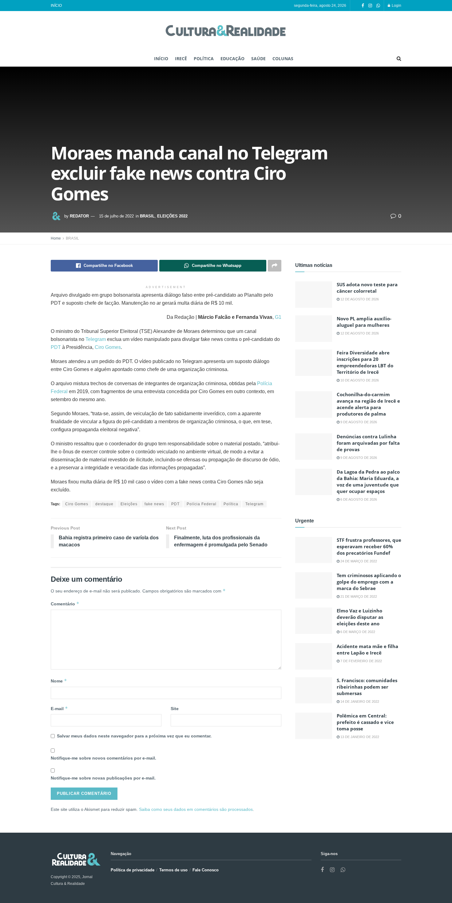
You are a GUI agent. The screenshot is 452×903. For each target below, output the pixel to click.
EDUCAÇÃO (232, 58)
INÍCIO (56, 5)
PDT (56, 347)
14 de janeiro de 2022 (359, 701)
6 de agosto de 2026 (358, 499)
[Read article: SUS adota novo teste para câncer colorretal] (313, 294)
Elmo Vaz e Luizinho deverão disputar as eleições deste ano (360, 617)
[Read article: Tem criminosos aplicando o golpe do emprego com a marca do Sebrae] (313, 585)
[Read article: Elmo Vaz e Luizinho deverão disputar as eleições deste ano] (313, 621)
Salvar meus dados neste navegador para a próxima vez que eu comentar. (134, 735)
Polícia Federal (201, 504)
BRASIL (147, 216)
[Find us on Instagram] (370, 5)
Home (56, 238)
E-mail (59, 708)
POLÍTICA (204, 58)
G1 (278, 317)
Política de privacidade (132, 870)
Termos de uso (173, 870)
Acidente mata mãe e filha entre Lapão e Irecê (367, 649)
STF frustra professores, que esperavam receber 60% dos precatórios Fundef (369, 546)
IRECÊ (181, 58)
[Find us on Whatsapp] (378, 5)
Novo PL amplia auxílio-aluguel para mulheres (364, 321)
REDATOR (79, 216)
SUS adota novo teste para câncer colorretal (367, 287)
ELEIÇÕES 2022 (172, 216)
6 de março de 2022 (357, 632)
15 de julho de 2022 (116, 216)
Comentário (65, 604)
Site (175, 708)
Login (396, 5)
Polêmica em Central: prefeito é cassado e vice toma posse (365, 722)
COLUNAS (282, 58)
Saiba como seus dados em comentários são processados (196, 809)
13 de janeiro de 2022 (359, 737)
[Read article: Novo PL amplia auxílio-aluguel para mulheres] (313, 328)
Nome (59, 681)
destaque (104, 504)
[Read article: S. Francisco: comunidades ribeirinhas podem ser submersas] (313, 690)
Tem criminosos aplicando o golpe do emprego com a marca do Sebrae (369, 581)
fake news (154, 504)
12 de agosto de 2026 (359, 299)
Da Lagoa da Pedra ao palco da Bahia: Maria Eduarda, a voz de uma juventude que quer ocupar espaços (368, 481)
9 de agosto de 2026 (358, 422)
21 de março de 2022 (358, 596)
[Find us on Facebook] (363, 5)
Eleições (129, 504)
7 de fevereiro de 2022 (360, 661)
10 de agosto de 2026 (359, 380)
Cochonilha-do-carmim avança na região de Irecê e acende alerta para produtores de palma (368, 404)
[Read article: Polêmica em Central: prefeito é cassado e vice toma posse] (313, 726)
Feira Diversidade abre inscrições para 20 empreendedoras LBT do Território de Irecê (365, 362)
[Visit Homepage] (226, 31)
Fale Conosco (205, 870)
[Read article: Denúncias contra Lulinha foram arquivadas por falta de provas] (313, 446)
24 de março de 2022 (358, 561)
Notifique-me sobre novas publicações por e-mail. (103, 778)
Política (231, 504)
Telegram (96, 339)
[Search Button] (399, 58)
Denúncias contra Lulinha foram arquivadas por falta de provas (368, 442)
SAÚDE (258, 58)
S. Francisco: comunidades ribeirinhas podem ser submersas (367, 686)
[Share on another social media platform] (274, 266)
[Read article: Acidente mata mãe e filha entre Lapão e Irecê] (313, 656)
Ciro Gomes (108, 347)
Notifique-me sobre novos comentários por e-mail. (103, 758)
